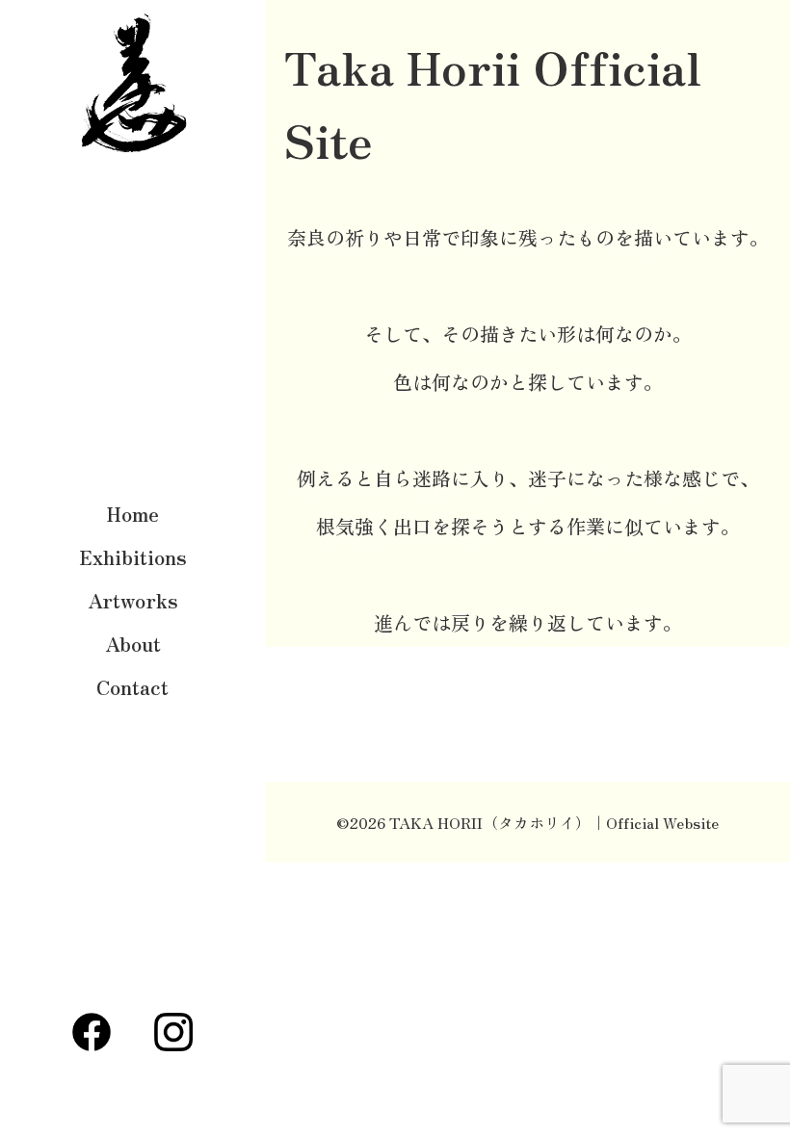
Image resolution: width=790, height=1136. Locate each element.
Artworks (133, 600)
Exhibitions (133, 557)
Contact (132, 687)
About (133, 644)
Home (133, 514)
